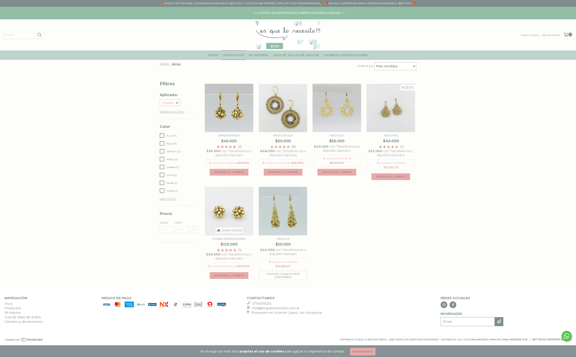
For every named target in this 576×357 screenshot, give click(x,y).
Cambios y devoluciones (346, 55)
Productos (233, 55)
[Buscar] (39, 35)
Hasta (178, 222)
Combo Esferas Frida (229, 238)
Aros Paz (391, 135)
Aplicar (193, 229)
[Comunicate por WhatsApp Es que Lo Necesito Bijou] (567, 336)
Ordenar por (365, 66)
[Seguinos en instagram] (444, 304)
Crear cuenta (530, 35)
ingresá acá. (519, 339)
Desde (164, 222)
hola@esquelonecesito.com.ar (275, 308)
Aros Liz (283, 238)
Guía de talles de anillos (296, 55)
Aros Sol (337, 135)
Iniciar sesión (551, 35)
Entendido (362, 351)
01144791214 (262, 304)
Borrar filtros (172, 111)
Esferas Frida (229, 135)
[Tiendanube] (24, 341)
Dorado (168, 103)
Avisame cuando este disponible (283, 275)
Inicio (213, 55)
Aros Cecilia (283, 135)
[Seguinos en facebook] (453, 304)
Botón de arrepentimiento (552, 339)
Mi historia (258, 55)
